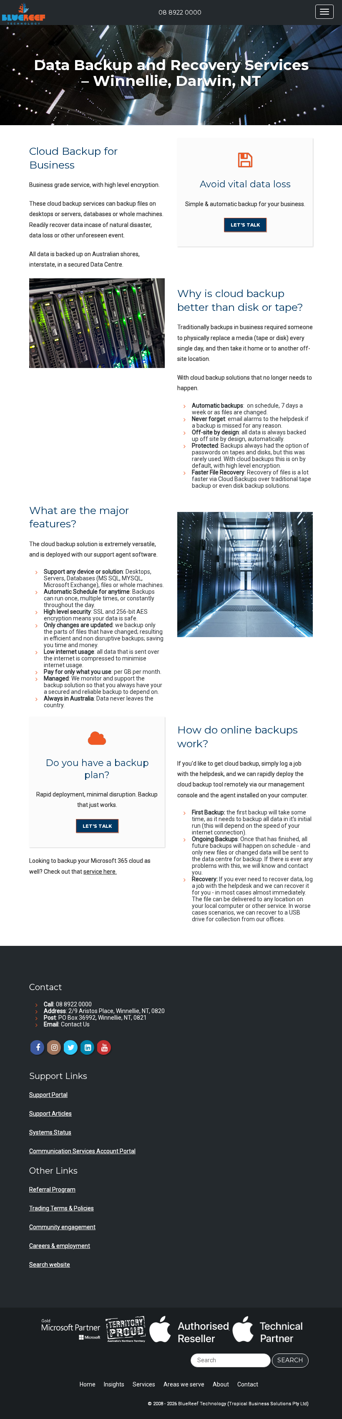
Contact (247, 1384)
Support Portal (48, 1094)
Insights (114, 1384)
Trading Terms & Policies (61, 1208)
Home (88, 1384)
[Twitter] (70, 1047)
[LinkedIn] (87, 1047)
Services (144, 1384)
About (221, 1384)
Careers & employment (59, 1246)
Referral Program (52, 1189)
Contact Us (75, 1024)
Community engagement (62, 1227)
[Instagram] (53, 1047)
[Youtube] (103, 1047)
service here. (100, 871)
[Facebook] (37, 1047)
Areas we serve (183, 1384)
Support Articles (50, 1113)
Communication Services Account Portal (82, 1151)
